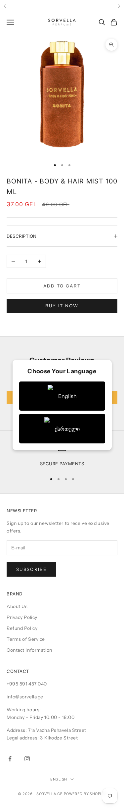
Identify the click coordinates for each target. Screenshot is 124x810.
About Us (17, 606)
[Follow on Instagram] (27, 758)
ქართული (67, 429)
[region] (62, 455)
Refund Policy (22, 628)
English (58, 779)
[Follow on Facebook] (10, 758)
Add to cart (62, 285)
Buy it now (61, 305)
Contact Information (29, 650)
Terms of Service (26, 639)
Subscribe (31, 569)
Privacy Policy (22, 617)
